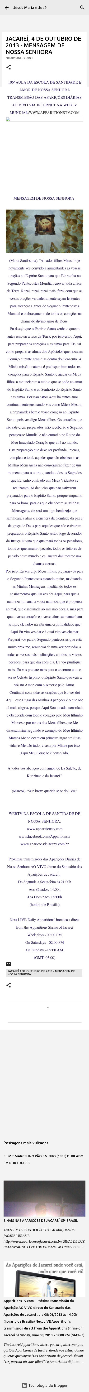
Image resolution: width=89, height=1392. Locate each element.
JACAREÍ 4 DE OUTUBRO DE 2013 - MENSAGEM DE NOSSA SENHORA (41, 973)
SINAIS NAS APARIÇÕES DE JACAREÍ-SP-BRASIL (41, 1220)
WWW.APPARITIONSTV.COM (54, 112)
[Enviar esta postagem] (8, 965)
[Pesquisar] (82, 7)
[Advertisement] (44, 1081)
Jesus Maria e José (30, 7)
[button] (8, 67)
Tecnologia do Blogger (47, 1385)
